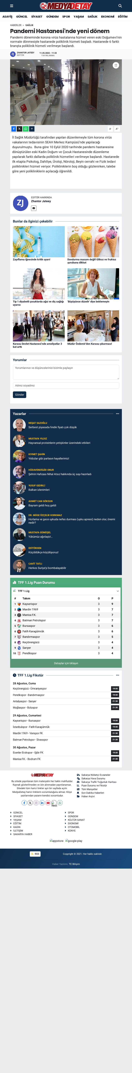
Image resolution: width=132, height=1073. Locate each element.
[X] (30, 802)
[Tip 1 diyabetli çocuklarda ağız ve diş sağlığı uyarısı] (39, 283)
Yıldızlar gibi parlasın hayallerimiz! (48, 458)
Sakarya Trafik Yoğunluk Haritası (99, 782)
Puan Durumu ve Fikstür (94, 785)
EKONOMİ (107, 17)
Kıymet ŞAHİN (36, 454)
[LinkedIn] (42, 802)
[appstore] (57, 840)
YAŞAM (79, 17)
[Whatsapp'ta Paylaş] (25, 129)
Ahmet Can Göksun (40, 501)
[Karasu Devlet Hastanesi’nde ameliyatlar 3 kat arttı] (39, 325)
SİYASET (36, 17)
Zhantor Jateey (41, 201)
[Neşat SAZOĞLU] (19, 425)
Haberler (15, 25)
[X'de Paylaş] (19, 129)
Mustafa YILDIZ (37, 438)
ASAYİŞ (7, 17)
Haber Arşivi (88, 796)
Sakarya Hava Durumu (93, 778)
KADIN (16, 827)
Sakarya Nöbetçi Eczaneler (95, 774)
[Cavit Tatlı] (19, 565)
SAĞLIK (92, 17)
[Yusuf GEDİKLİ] (19, 487)
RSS (36, 853)
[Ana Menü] (11, 5)
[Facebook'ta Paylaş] (13, 129)
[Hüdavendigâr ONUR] (19, 471)
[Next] (54, 802)
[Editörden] (19, 550)
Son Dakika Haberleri (92, 792)
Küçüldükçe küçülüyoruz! (43, 552)
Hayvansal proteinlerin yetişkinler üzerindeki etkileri (59, 442)
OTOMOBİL (74, 827)
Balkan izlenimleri (39, 489)
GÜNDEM (52, 17)
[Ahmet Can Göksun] (19, 503)
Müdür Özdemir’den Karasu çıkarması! (89, 343)
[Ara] (120, 5)
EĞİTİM (122, 17)
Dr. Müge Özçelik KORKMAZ (45, 515)
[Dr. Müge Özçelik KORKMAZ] (19, 518)
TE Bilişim (74, 864)
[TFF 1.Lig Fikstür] (117, 675)
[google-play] (74, 840)
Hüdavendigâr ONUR (41, 469)
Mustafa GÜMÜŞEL (39, 532)
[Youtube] (48, 802)
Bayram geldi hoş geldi (42, 505)
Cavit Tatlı (35, 563)
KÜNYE (72, 830)
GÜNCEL (21, 17)
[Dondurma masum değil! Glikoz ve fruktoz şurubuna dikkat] (93, 241)
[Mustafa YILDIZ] (19, 440)
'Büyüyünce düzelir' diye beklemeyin (88, 301)
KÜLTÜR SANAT (76, 819)
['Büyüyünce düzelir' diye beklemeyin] (93, 283)
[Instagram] (36, 802)
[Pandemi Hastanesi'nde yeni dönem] (66, 92)
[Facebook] (24, 802)
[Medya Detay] (65, 6)
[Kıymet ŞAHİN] (19, 456)
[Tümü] (117, 413)
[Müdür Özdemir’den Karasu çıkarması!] (93, 325)
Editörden (34, 548)
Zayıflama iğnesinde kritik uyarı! (31, 259)
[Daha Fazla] (31, 129)
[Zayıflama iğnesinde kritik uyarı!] (39, 241)
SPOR (66, 17)
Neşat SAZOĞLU (37, 423)
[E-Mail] (33, 208)
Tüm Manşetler (89, 789)
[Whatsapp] (60, 802)
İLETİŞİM (18, 830)
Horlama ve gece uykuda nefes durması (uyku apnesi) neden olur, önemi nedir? (71, 521)
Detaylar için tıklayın (66, 663)
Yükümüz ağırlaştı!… (40, 536)
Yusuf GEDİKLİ (36, 485)
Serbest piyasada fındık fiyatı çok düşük (52, 427)
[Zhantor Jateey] (20, 203)
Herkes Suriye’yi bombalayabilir (47, 568)
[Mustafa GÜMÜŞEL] (19, 534)
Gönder (19, 394)
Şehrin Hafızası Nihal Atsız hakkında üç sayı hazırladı (59, 474)
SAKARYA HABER (22, 834)
